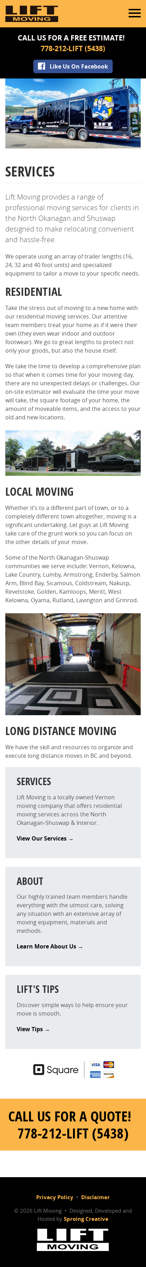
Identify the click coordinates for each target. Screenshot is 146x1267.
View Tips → (33, 1029)
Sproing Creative (86, 1219)
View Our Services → (45, 838)
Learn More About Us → (50, 946)
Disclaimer (95, 1197)
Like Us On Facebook (79, 66)
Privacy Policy (54, 1197)
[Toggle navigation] (135, 13)
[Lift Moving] (73, 1239)
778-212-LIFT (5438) (73, 48)
